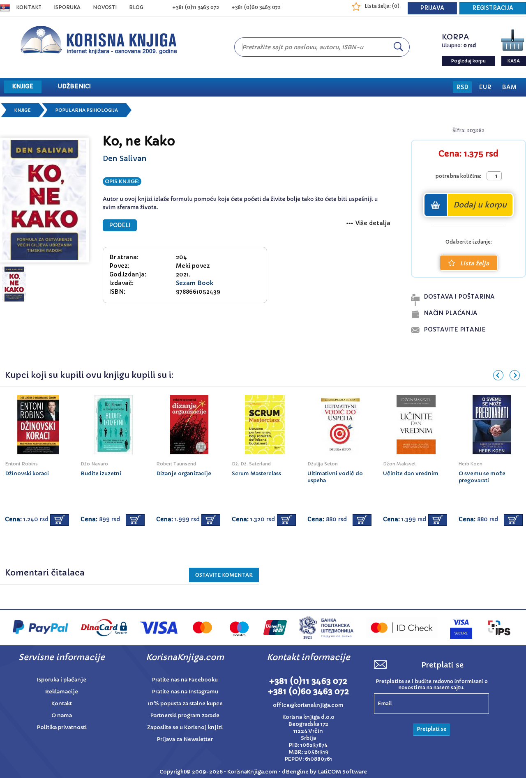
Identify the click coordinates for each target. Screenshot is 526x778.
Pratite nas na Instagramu (185, 691)
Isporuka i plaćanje (61, 679)
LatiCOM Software (342, 771)
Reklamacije (61, 691)
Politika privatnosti (62, 727)
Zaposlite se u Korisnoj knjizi (185, 727)
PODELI (119, 225)
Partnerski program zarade (184, 715)
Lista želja (474, 263)
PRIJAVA (432, 8)
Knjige (22, 110)
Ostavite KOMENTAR (224, 575)
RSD (462, 87)
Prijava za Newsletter (185, 739)
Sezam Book (194, 283)
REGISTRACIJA (492, 8)
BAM (509, 87)
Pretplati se (431, 729)
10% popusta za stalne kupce (185, 703)
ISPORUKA (67, 7)
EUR (485, 87)
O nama (61, 715)
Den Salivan (125, 158)
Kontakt (29, 7)
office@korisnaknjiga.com (308, 705)
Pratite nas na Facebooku (185, 679)
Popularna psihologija (86, 110)
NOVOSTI (105, 7)
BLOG (136, 7)
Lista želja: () (382, 6)
